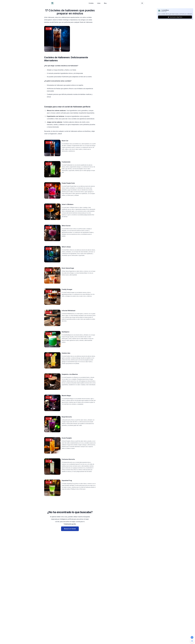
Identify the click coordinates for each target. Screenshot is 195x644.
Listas (98, 3)
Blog (105, 3)
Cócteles (91, 3)
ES (142, 3)
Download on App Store (176, 17)
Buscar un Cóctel (70, 529)
